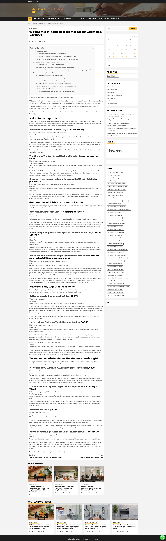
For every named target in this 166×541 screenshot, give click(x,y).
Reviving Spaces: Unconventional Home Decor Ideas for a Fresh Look (91, 488)
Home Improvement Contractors (116, 206)
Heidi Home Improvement (115, 201)
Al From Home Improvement (115, 172)
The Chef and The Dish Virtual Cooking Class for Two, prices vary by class (57, 56)
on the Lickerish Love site (44, 335)
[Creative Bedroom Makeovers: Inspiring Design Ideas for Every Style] (125, 512)
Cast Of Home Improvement (115, 192)
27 (122, 56)
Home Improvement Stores (115, 252)
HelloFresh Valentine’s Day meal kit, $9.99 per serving (52, 53)
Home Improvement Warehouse (116, 263)
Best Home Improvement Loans (116, 180)
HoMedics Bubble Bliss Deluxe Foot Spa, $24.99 (51, 75)
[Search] (137, 18)
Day (43, 452)
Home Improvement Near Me (115, 229)
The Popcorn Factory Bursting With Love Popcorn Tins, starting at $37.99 (57, 86)
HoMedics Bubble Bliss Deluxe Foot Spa (49, 296)
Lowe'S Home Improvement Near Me (118, 278)
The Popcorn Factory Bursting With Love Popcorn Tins (57, 386)
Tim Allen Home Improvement (116, 295)
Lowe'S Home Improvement (115, 275)
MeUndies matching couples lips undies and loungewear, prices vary (56, 91)
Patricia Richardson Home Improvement (118, 286)
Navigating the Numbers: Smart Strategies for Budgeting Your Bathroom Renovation (68, 526)
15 (130, 49)
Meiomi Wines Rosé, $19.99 (46, 89)
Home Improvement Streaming (116, 255)
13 (122, 49)
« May (108, 65)
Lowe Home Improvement (115, 281)
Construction (104, 19)
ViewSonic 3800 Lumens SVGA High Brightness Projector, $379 (55, 83)
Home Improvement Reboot (115, 238)
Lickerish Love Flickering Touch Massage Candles (54, 322)
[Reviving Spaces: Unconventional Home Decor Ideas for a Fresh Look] (92, 474)
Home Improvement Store (115, 246)
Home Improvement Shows (115, 243)
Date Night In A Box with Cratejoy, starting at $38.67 (51, 64)
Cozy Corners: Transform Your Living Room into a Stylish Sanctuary (64, 488)
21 (126, 53)
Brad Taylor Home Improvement (116, 183)
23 (135, 53)
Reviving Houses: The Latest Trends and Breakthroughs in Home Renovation (95, 526)
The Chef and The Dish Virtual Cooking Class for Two (56, 156)
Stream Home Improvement (115, 292)
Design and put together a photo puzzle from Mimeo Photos (60, 232)
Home (126, 201)
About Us (114, 19)
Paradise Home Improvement (116, 283)
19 (117, 53)
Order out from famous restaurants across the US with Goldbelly (62, 179)
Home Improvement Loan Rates (116, 223)
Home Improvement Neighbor (116, 232)
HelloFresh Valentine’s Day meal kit (47, 129)
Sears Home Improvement (115, 289)
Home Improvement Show (115, 241)
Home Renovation (39, 19)
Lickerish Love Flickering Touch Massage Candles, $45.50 (53, 78)
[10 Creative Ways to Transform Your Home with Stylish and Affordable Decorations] (40, 474)
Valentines (61, 452)
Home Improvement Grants (115, 212)
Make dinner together (41, 51)
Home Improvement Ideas (115, 215)
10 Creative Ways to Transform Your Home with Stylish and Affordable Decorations (39, 489)
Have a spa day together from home (45, 73)
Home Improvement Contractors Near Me (119, 209)
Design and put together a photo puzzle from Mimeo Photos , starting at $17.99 (59, 67)
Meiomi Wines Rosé (39, 409)
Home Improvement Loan (115, 218)
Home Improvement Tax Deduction (117, 258)
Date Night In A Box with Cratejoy (46, 212)
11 (113, 49)
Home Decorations (53, 19)
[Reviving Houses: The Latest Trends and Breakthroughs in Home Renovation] (97, 512)
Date (39, 452)
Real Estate (81, 19)
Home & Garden (111, 87)
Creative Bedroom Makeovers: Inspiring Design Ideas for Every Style (124, 526)
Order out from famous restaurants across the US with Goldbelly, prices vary (58, 59)
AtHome (35, 452)
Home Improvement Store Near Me (117, 249)
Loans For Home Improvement (116, 272)
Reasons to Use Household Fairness (91, 456)
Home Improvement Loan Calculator (117, 221)
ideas (46, 452)
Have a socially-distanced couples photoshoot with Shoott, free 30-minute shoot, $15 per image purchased (66, 70)
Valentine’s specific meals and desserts (72, 196)
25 (113, 56)
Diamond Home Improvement (116, 195)
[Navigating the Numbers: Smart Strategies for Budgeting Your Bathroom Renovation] (69, 512)
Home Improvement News (114, 95)
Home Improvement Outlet (115, 235)
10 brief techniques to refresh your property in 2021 (45, 456)
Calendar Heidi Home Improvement (117, 186)
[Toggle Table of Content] (92, 48)
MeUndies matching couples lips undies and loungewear (57, 432)
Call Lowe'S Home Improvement (116, 189)
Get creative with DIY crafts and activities (47, 62)
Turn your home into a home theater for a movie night (50, 81)
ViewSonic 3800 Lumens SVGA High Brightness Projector (58, 368)
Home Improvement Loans (115, 226)
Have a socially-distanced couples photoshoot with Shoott (59, 255)
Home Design (92, 19)
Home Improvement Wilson (115, 266)
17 (109, 53)
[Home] (30, 19)
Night (50, 452)
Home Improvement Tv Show (116, 261)
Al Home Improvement (114, 175)
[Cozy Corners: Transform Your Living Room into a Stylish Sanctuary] (66, 474)
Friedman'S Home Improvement (116, 198)
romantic (55, 452)
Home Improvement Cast (114, 203)
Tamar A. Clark (42, 41)
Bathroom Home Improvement (116, 178)
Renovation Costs (68, 19)
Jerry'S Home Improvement (115, 269)
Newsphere (86, 539)
